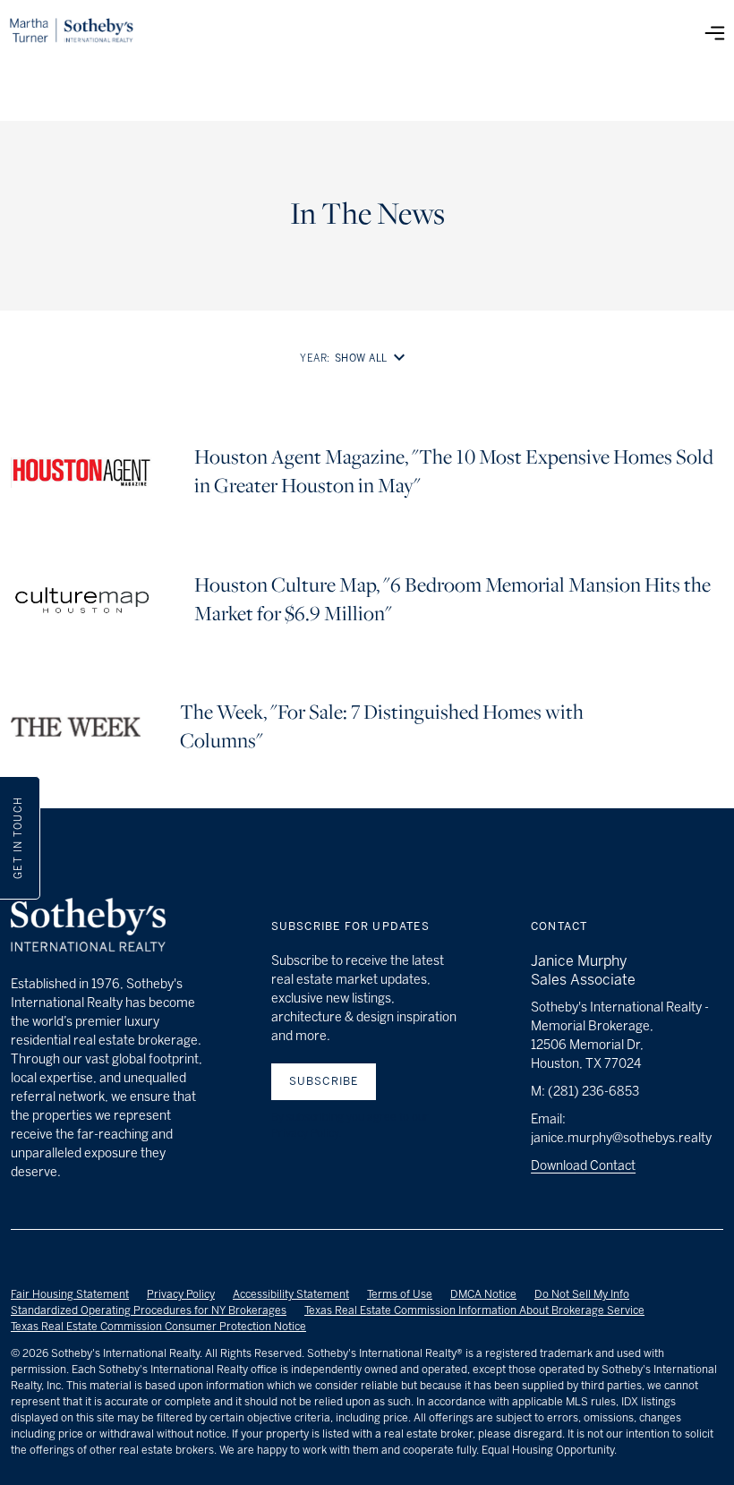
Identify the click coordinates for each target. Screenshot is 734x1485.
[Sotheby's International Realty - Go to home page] (88, 927)
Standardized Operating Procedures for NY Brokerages (148, 1310)
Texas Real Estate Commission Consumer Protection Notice (158, 1326)
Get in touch (18, 838)
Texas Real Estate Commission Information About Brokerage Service (474, 1310)
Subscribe (324, 1081)
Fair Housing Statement (70, 1294)
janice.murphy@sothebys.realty (621, 1138)
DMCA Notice (483, 1294)
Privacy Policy (181, 1294)
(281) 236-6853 (593, 1091)
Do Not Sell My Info (581, 1294)
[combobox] (373, 358)
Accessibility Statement (291, 1294)
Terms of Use (399, 1294)
